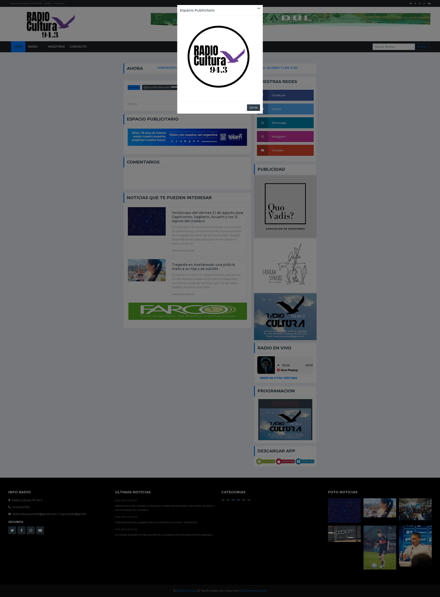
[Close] (258, 8)
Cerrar (253, 107)
